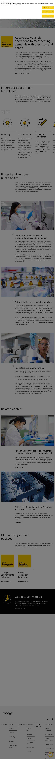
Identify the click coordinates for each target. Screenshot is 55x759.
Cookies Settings (48, 7)
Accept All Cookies (48, 16)
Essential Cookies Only (48, 11)
